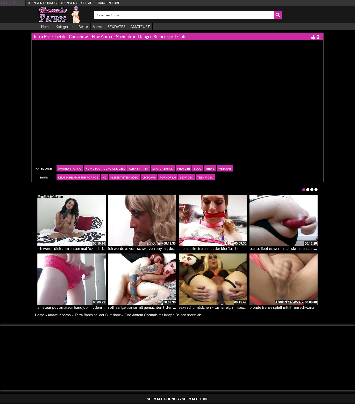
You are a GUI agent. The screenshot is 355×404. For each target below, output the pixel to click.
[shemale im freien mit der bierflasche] (213, 220)
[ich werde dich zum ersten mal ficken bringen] (71, 220)
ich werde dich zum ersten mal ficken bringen (74, 248)
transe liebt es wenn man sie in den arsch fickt (286, 248)
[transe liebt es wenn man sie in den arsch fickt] (283, 220)
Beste (83, 26)
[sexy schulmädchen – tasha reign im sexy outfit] (213, 279)
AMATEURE (140, 26)
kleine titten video (124, 177)
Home (45, 26)
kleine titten (138, 168)
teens (210, 168)
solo (197, 168)
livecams (149, 177)
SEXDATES (116, 26)
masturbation (162, 168)
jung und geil (114, 168)
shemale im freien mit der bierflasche (209, 248)
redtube (183, 168)
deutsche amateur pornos (78, 177)
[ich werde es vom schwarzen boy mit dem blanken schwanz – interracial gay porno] (142, 220)
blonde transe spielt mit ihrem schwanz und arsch (290, 307)
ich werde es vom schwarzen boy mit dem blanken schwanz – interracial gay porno (175, 248)
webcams (225, 168)
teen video (205, 177)
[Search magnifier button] (278, 15)
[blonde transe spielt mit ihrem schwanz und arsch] (283, 279)
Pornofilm (168, 177)
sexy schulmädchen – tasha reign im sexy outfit (217, 307)
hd (104, 177)
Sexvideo (186, 177)
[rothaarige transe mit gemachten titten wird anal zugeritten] (142, 279)
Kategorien (64, 26)
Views (98, 26)
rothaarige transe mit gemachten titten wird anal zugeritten (157, 307)
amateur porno (69, 168)
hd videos (92, 168)
